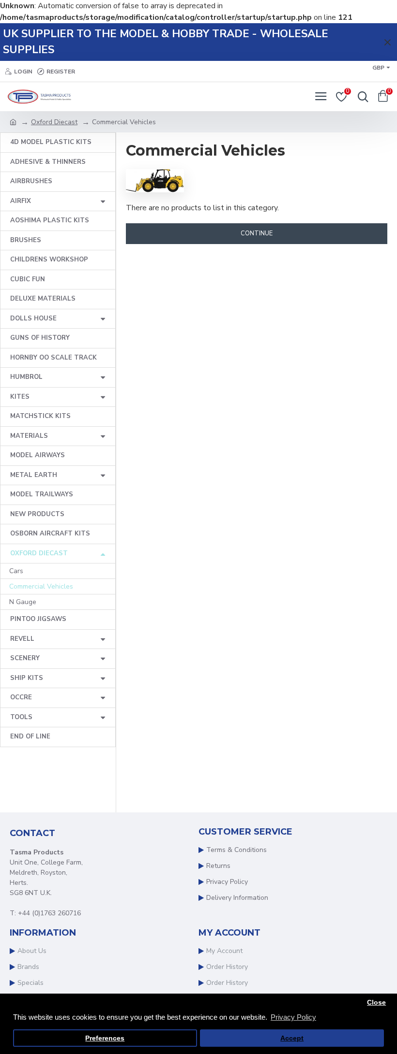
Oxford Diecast (54, 122)
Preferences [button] (104, 1038)
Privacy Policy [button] (293, 1017)
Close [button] (376, 1002)
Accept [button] (292, 1038)
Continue (257, 233)
